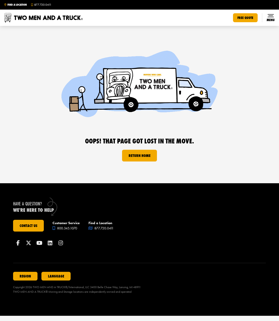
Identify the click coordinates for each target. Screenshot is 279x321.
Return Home (139, 155)
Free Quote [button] (245, 18)
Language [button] (56, 276)
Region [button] (25, 276)
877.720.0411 (104, 228)
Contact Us (28, 225)
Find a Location (17, 4)
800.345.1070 (66, 228)
